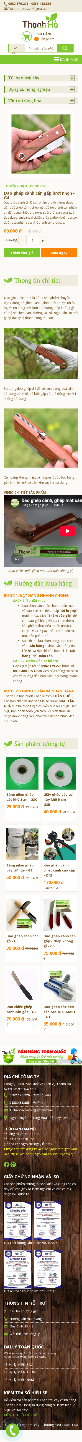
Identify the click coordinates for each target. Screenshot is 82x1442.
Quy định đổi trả (21, 1326)
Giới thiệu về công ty (25, 1334)
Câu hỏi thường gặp (24, 1311)
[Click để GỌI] (12, 1429)
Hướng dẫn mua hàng (26, 1318)
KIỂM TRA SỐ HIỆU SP (20, 1415)
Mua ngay (59, 252)
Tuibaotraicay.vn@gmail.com (29, 8)
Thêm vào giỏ (21, 252)
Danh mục (69, 59)
